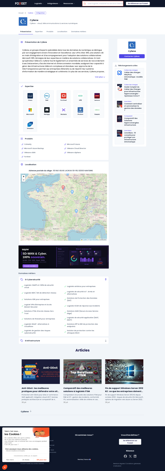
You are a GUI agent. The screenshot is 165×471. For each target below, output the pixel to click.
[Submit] (85, 3)
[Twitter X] (130, 456)
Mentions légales (119, 464)
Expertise (39, 31)
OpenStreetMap (94, 240)
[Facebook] (125, 456)
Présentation (25, 31)
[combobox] (102, 3)
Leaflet (84, 240)
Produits (50, 31)
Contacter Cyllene (132, 56)
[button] (72, 192)
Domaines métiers (78, 31)
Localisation (62, 31)
